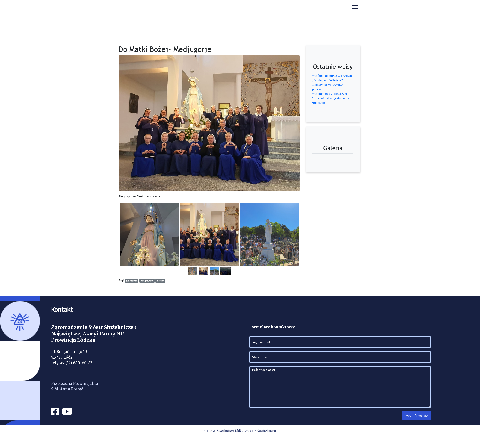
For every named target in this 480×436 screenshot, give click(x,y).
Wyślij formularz (416, 416)
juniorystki (131, 280)
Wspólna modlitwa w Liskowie (332, 76)
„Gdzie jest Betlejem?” (328, 80)
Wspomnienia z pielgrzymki (330, 94)
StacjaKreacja (266, 431)
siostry (160, 280)
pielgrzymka (147, 280)
